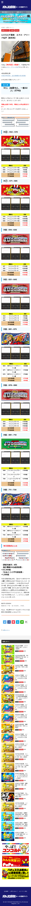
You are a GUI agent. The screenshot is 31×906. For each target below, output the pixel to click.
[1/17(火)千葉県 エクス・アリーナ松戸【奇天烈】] (17, 622)
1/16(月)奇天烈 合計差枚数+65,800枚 (13, 75)
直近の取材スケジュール (7, 12)
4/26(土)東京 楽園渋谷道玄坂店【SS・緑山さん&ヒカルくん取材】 (21, 824)
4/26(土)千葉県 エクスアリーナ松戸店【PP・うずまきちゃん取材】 (21, 677)
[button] (15, 18)
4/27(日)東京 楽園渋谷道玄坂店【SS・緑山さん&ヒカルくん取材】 (21, 814)
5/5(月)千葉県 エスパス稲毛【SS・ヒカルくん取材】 (21, 647)
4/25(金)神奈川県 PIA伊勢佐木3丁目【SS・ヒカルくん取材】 (21, 657)
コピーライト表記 (23, 891)
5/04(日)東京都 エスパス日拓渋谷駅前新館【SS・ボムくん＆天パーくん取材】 (21, 697)
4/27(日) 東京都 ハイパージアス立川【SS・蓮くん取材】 (21, 804)
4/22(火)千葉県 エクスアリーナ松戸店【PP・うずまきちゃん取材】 (21, 736)
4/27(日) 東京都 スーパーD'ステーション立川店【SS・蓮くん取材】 (21, 755)
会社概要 (6, 891)
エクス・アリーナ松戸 (12, 67)
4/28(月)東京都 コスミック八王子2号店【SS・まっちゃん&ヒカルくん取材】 (21, 776)
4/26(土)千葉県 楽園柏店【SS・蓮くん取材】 (21, 785)
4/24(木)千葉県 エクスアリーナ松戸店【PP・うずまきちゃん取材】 (21, 707)
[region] (15, 18)
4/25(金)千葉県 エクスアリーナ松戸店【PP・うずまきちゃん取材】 (21, 687)
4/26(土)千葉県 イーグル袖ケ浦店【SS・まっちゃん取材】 (21, 834)
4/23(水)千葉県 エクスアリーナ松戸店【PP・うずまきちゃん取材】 (21, 717)
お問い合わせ (13, 891)
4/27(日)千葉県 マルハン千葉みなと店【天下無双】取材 (21, 794)
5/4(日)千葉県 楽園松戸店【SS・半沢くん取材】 (21, 667)
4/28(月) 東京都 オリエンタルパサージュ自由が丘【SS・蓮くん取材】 (21, 766)
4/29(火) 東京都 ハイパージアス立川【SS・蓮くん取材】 (21, 745)
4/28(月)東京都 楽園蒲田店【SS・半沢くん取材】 (21, 726)
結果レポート (20, 12)
